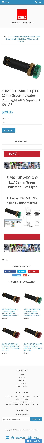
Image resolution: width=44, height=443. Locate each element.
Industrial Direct (21, 430)
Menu (7, 2)
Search (22, 374)
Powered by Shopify (33, 430)
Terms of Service (22, 386)
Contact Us (34, 441)
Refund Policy (22, 380)
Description (21, 141)
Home (6, 36)
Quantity (5, 118)
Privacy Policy (22, 383)
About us (22, 377)
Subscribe (36, 419)
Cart (40, 2)
